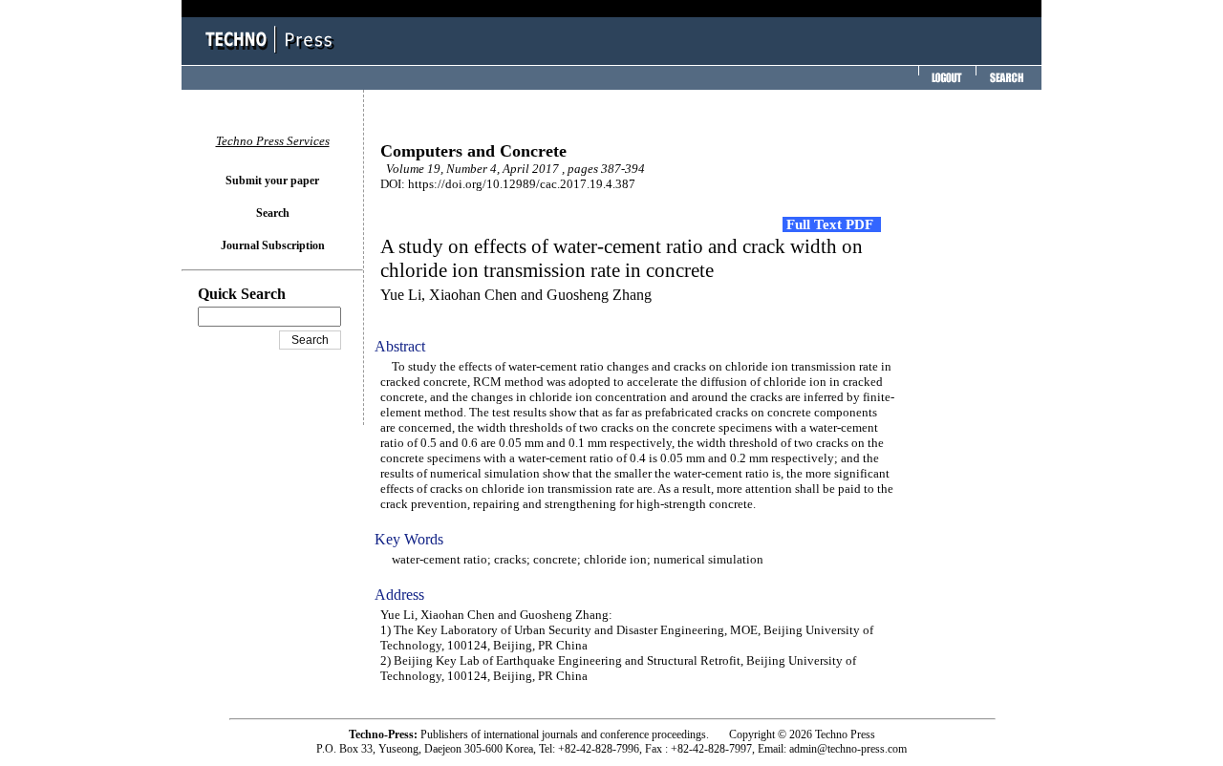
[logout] (945, 83)
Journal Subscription (273, 245)
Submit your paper (272, 180)
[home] (272, 55)
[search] (1006, 83)
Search (273, 213)
